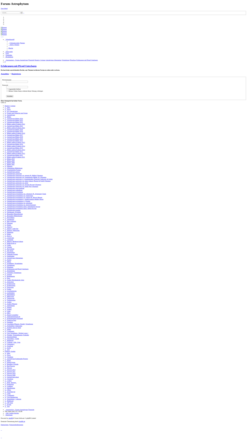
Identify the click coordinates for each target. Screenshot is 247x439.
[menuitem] (16, 43)
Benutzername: (6, 80)
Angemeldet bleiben (14, 89)
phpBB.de (22, 421)
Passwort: (5, 85)
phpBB (10, 418)
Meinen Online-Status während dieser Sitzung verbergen (25, 91)
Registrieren (16, 74)
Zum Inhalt (4, 8)
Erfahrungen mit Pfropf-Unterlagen (18, 66)
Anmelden (5, 74)
